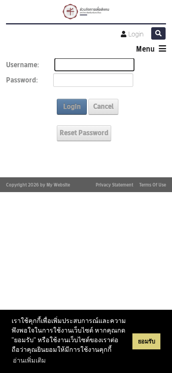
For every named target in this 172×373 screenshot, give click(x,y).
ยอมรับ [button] (146, 341)
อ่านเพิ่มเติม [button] (29, 360)
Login (136, 34)
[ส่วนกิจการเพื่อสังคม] (86, 11)
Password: (22, 80)
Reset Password (84, 132)
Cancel (103, 106)
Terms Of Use (152, 184)
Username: (22, 65)
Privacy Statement (114, 184)
